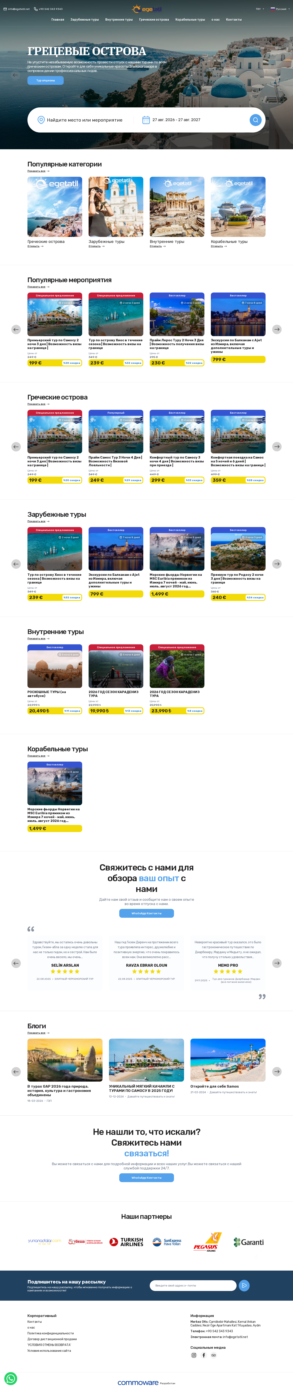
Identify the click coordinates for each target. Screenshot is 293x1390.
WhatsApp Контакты (147, 913)
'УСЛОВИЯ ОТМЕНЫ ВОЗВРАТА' (49, 1345)
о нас (215, 19)
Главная (57, 19)
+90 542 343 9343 (51, 9)
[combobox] (87, 120)
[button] (154, 19)
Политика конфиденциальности (50, 1333)
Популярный (115, 412)
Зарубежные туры (85, 19)
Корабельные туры (190, 19)
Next (277, 75)
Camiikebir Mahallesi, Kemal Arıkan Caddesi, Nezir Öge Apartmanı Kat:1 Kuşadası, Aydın (225, 1323)
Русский (281, 9)
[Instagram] (193, 1355)
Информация (202, 1316)
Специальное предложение (55, 295)
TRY (258, 9)
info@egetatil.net (19, 9)
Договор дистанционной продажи (52, 1339)
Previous (15, 75)
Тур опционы (45, 80)
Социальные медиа (208, 1347)
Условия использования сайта (49, 1351)
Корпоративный (41, 1316)
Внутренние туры (119, 19)
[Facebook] (203, 1355)
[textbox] (87, 120)
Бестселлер (177, 295)
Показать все (36, 170)
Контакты (234, 19)
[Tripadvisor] (213, 1355)
